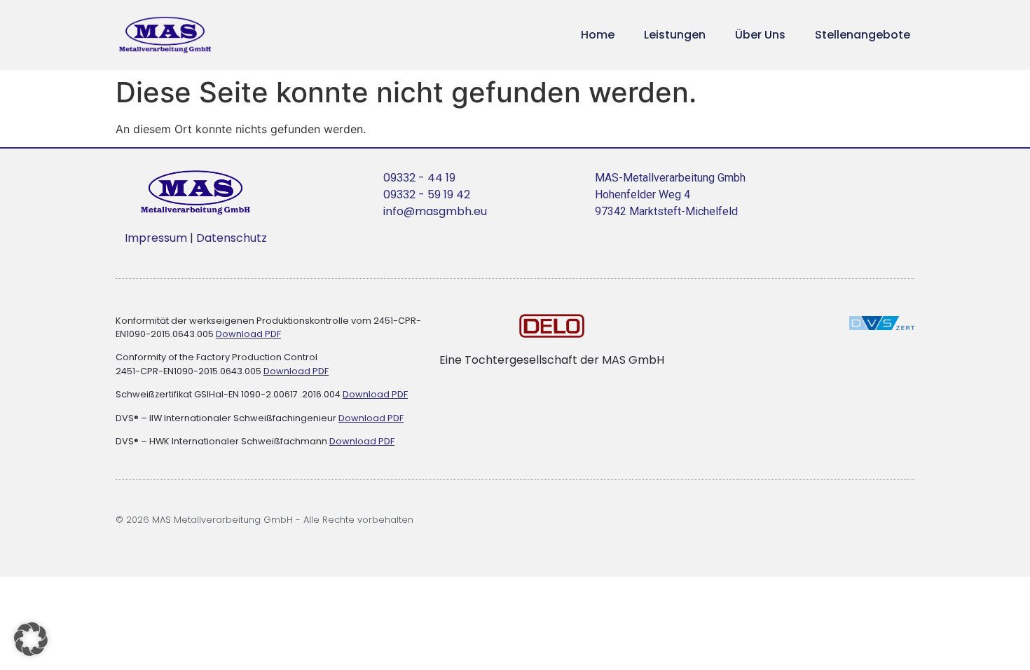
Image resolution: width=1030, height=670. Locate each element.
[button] (31, 639)
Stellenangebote (862, 35)
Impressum (157, 238)
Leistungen (675, 35)
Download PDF (248, 334)
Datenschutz (231, 238)
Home (597, 35)
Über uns (760, 35)
